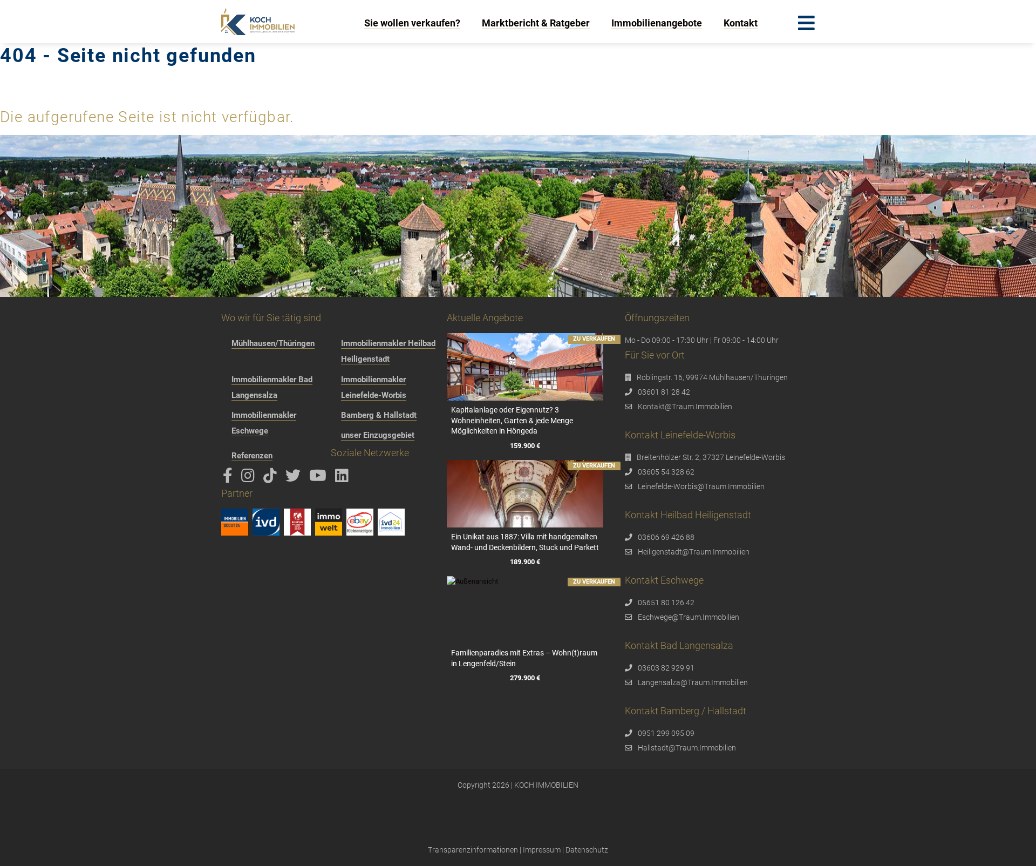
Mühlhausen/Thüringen (273, 343)
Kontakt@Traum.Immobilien (685, 406)
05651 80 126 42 (666, 602)
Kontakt (741, 23)
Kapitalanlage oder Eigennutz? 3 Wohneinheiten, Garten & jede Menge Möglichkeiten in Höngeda (512, 420)
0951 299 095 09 (666, 733)
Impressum (542, 849)
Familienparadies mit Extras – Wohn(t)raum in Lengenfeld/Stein (524, 658)
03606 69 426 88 (666, 537)
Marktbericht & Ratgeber (536, 23)
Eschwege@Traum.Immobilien (688, 617)
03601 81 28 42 (664, 392)
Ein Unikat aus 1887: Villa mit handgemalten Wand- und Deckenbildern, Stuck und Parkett (525, 542)
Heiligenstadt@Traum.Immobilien (693, 551)
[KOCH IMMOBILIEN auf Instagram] (250, 478)
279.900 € (525, 678)
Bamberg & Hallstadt (379, 415)
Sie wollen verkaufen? (412, 23)
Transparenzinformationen (473, 849)
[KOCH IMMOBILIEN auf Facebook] (229, 478)
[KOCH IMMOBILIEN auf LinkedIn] (343, 478)
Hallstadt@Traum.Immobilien (687, 747)
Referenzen (251, 456)
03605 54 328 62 (666, 472)
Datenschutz (586, 849)
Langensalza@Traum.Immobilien (693, 682)
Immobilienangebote (656, 23)
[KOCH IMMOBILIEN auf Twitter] (295, 478)
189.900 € (525, 562)
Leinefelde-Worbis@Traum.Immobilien (701, 486)
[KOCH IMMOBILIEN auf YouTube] (320, 478)
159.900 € (525, 446)
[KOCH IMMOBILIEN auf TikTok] (272, 478)
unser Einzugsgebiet (377, 435)
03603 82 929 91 (666, 668)
